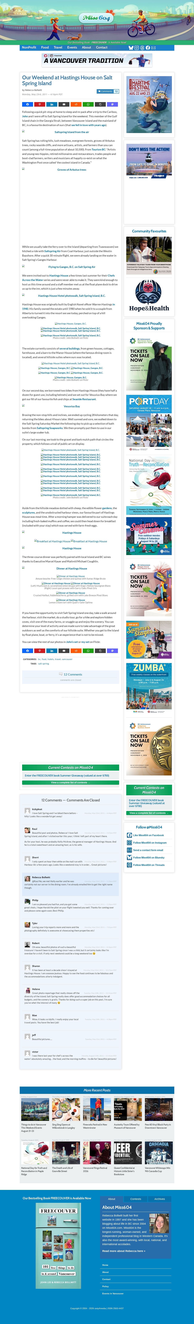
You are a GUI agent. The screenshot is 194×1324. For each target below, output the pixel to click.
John (25, 116)
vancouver (67, 659)
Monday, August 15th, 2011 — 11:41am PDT (99, 1056)
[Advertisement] (70, 728)
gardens (107, 508)
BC (39, 659)
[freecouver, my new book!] (58, 1288)
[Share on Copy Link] (100, 104)
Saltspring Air (52, 251)
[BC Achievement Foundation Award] (149, 362)
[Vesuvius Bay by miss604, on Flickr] (70, 407)
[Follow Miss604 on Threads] (142, 48)
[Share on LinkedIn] (51, 104)
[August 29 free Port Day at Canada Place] (149, 423)
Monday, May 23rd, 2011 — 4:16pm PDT (42, 94)
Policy (105, 1286)
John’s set (72, 641)
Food (45, 47)
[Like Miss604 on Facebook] (147, 48)
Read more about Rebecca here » (123, 1251)
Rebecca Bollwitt (33, 90)
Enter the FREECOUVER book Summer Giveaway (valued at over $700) (67, 775)
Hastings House (58, 275)
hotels (51, 659)
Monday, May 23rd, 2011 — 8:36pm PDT (101, 947)
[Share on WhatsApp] (88, 104)
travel (58, 659)
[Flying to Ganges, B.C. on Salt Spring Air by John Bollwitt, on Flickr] (70, 268)
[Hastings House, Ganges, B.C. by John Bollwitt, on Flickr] (70, 323)
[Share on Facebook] (27, 104)
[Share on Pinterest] (39, 104)
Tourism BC (98, 149)
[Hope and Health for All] (149, 296)
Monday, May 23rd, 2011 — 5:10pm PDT (101, 881)
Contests (135, 1199)
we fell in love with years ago (88, 125)
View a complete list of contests (69, 782)
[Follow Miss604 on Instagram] (136, 48)
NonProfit (29, 47)
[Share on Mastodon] (112, 104)
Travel (58, 47)
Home (105, 1265)
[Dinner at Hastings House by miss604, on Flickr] (70, 569)
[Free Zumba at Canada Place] (149, 688)
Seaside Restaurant (84, 399)
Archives (159, 1199)
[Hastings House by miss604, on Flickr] (70, 533)
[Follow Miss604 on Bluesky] (131, 48)
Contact (101, 47)
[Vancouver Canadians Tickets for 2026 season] (97, 60)
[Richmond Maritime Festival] (149, 104)
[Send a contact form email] (153, 48)
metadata (71, 656)
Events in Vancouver (113, 1293)
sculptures (28, 512)
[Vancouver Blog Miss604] (97, 16)
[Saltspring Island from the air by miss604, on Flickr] (70, 133)
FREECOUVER (99, 42)
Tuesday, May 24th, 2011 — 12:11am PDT (100, 993)
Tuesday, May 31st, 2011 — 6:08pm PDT (101, 1039)
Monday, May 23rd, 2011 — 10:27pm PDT (100, 970)
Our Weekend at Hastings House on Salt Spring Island (67, 80)
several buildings (69, 348)
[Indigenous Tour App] (149, 256)
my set (85, 641)
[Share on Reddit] (76, 104)
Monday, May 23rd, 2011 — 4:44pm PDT (101, 813)
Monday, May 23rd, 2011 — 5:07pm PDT (101, 833)
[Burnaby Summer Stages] (149, 640)
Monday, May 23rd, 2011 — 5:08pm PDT (101, 861)
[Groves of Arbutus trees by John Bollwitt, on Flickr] (70, 204)
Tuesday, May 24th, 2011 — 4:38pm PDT (101, 1019)
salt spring (43, 663)
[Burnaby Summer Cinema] (149, 536)
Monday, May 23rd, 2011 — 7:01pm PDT (101, 927)
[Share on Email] (64, 104)
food (44, 659)
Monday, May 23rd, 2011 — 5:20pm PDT (101, 904)
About (86, 47)
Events (72, 47)
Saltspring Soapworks (50, 428)
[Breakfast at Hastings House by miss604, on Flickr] (52, 541)
